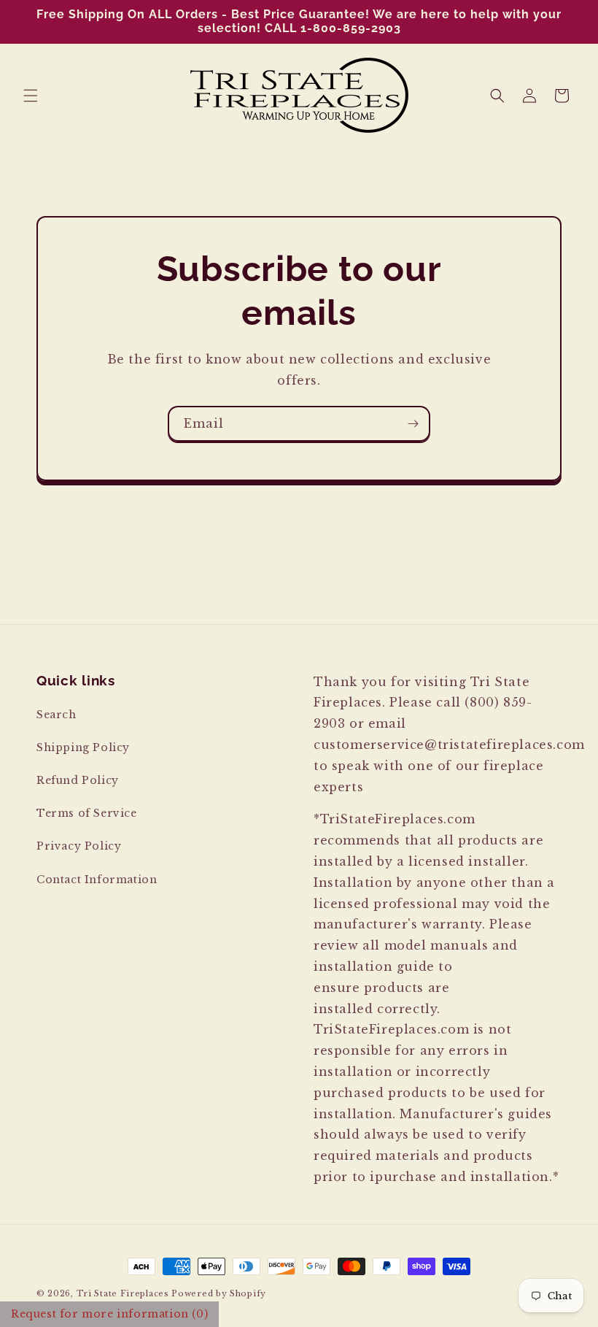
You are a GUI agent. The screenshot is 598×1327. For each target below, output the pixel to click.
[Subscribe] (413, 424)
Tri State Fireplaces (123, 1293)
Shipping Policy (83, 747)
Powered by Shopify (218, 1293)
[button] (31, 96)
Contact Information (96, 879)
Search (56, 714)
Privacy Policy (78, 846)
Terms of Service (86, 813)
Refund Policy (77, 780)
